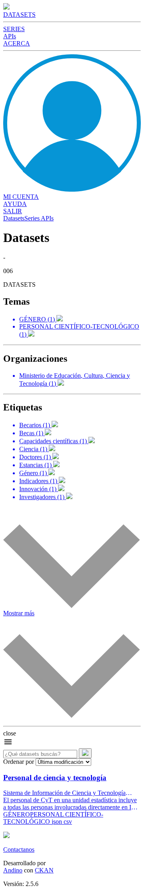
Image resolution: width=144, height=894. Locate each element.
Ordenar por (18, 761)
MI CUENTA (21, 196)
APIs (9, 36)
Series (32, 218)
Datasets (13, 218)
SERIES (14, 29)
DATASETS (19, 14)
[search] (85, 753)
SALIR (12, 211)
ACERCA (16, 43)
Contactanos (18, 849)
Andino (12, 870)
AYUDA (15, 203)
